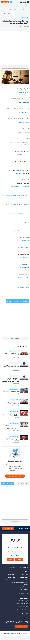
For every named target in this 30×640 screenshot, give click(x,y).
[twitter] (17, 547)
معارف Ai (13, 582)
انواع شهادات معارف (23, 601)
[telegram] (8, 551)
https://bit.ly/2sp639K (23, 132)
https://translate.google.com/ (22, 222)
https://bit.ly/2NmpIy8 (23, 287)
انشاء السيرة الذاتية (10, 580)
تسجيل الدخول (5, 2)
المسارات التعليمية (11, 574)
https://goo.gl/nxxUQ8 (20, 145)
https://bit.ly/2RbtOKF (23, 122)
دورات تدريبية (12, 572)
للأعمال (19, 560)
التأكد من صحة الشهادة (22, 603)
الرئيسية (27, 10)
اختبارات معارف (11, 577)
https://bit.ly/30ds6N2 (23, 241)
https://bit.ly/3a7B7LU (23, 247)
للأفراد (10, 560)
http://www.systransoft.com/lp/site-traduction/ (17, 204)
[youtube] (8, 547)
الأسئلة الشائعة (24, 589)
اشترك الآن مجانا (8, 529)
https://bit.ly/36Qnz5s (23, 257)
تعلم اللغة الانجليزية (13, 10)
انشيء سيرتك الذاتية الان (15, 476)
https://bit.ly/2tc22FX (23, 277)
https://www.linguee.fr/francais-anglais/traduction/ (16, 213)
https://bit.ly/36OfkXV (23, 267)
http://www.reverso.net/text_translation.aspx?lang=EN (15, 195)
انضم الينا (21, 626)
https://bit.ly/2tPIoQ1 (23, 112)
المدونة (22, 10)
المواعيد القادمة (24, 598)
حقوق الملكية (24, 580)
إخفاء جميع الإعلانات (15, 67)
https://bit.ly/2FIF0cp (24, 102)
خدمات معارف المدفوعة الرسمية (22, 583)
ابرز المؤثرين (25, 613)
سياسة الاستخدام (24, 577)
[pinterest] (13, 551)
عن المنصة (25, 572)
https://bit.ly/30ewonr (23, 92)
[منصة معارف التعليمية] (22, 2)
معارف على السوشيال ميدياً (22, 609)
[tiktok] (21, 551)
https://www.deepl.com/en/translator (20, 186)
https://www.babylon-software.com (20, 231)
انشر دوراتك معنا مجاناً (23, 606)
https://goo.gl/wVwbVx (20, 173)
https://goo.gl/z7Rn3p (20, 154)
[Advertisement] (15, 50)
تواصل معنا (25, 574)
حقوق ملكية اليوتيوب (23, 587)
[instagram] (17, 551)
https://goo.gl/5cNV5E (20, 164)
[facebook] (21, 547)
